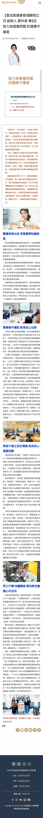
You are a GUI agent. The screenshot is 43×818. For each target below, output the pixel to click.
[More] (39, 730)
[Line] (22, 730)
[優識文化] (14, 2)
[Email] (26, 730)
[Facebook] (18, 730)
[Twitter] (30, 730)
